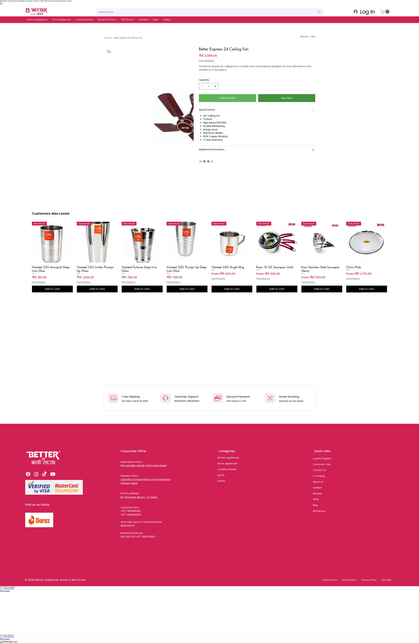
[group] (209, 257)
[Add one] (215, 86)
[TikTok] (44, 474)
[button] (37, 19)
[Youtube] (53, 474)
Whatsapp (4, 591)
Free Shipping (39, 282)
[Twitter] (212, 161)
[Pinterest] (208, 161)
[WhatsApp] (200, 161)
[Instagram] (36, 474)
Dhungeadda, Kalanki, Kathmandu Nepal (143, 465)
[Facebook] (204, 161)
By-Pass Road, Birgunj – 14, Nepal (139, 497)
